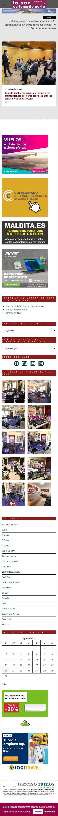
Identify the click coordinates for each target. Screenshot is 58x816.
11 (13, 659)
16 (52, 659)
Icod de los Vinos (8, 550)
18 (13, 665)
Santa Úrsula (6, 619)
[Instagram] (32, 363)
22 (44, 665)
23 (52, 665)
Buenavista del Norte (10, 524)
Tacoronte (5, 624)
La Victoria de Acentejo (10, 582)
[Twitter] (24, 363)
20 (28, 665)
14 (37, 659)
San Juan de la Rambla (10, 614)
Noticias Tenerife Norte (16, 309)
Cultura (4, 529)
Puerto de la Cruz (8, 608)
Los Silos (5, 592)
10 (6, 659)
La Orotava (6, 577)
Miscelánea (6, 598)
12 (21, 659)
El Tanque (5, 540)
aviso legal (49, 811)
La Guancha (6, 566)
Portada (7, 800)
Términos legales (13, 313)
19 (21, 665)
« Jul (4, 683)
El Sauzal (5, 535)
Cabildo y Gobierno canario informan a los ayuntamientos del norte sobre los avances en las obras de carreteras (28, 95)
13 (29, 659)
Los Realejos (6, 587)
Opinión (5, 603)
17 (6, 665)
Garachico (5, 545)
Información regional (9, 561)
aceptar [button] (38, 812)
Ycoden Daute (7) (24, 800)
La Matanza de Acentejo (11, 571)
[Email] (41, 363)
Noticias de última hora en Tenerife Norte (25, 306)
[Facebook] (16, 363)
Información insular (14, 89)
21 (36, 665)
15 (44, 659)
